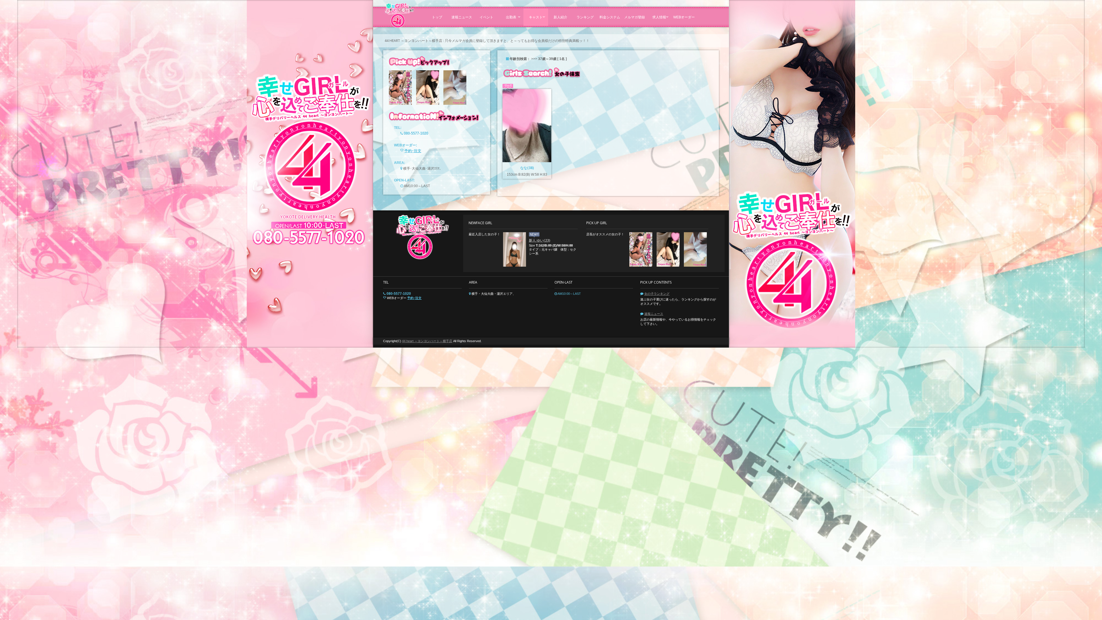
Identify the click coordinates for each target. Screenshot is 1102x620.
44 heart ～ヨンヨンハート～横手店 (427, 341)
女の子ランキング (657, 293)
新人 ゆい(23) (539, 240)
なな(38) (527, 167)
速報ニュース (653, 313)
